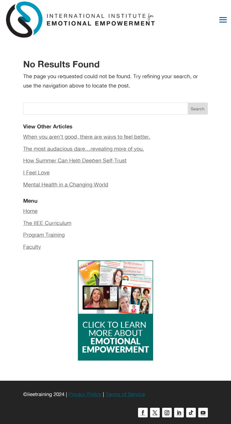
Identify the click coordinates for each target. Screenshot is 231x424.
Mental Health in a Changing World (65, 184)
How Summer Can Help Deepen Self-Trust (75, 160)
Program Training (44, 234)
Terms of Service (125, 394)
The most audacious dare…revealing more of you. (83, 148)
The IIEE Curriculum (47, 223)
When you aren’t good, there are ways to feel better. (86, 136)
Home (30, 210)
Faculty (32, 246)
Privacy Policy (85, 394)
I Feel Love (36, 172)
